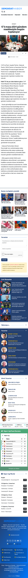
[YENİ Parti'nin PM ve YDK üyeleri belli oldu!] (21, 210)
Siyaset (14, 24)
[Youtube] (18, 541)
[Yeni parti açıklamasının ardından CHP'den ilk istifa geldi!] (7, 224)
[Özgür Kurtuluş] (4, 342)
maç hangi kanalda (14, 571)
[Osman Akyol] (4, 418)
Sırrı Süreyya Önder (14, 382)
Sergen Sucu (11, 410)
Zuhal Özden (12, 355)
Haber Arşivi (7, 560)
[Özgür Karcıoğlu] (4, 370)
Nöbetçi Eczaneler (8, 549)
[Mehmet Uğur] (4, 349)
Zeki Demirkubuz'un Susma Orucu (17, 357)
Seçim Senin (11, 391)
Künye (3, 565)
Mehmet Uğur (12, 348)
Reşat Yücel (11, 402)
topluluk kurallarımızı (14, 264)
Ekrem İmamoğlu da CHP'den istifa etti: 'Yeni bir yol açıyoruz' (20, 203)
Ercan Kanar (11, 362)
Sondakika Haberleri (7, 14)
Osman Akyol (12, 416)
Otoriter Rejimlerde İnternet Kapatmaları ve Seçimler (16, 343)
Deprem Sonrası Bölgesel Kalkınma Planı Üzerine (17, 350)
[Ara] (2, 11)
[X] (10, 541)
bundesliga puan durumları (10, 570)
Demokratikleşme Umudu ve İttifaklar (15, 398)
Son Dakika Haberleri (21, 557)
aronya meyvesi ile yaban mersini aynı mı (13, 568)
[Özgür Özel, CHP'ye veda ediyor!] (21, 224)
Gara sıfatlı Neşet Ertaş (14, 384)
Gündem (24, 14)
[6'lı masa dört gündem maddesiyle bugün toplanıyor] (14, 43)
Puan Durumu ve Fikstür (19, 553)
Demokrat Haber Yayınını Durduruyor (14, 336)
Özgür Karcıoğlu (13, 369)
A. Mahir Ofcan (12, 395)
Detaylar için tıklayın (14, 468)
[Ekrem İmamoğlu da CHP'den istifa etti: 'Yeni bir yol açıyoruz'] (21, 197)
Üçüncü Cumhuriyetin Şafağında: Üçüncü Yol (17, 405)
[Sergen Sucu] (4, 411)
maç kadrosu (20, 570)
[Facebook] (7, 541)
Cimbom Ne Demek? (21, 565)
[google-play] (17, 544)
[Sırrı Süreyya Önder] (4, 383)
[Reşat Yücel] (4, 404)
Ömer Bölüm (11, 389)
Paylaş (4, 53)
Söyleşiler (17, 14)
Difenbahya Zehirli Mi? (13, 567)
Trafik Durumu (7, 552)
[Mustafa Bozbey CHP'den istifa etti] (7, 197)
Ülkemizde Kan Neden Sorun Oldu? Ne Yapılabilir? (15, 371)
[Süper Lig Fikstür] (26, 474)
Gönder (4, 259)
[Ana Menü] (4, 11)
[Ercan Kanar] (4, 363)
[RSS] (20, 541)
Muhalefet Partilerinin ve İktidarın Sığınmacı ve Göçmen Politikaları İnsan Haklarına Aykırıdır (17, 364)
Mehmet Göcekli (13, 334)
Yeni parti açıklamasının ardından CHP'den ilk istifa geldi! (7, 230)
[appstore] (10, 544)
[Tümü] (26, 325)
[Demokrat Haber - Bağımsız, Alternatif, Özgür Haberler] (11, 8)
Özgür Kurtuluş (13, 341)
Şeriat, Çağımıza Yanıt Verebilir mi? (16, 419)
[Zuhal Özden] (4, 356)
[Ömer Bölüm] (4, 390)
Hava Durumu (20, 549)
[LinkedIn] (15, 541)
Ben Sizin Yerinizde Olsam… (15, 412)
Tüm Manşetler (7, 557)
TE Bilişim (17, 575)
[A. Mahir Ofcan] (4, 397)
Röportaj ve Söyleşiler (10, 565)
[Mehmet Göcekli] (4, 335)
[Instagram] (13, 541)
